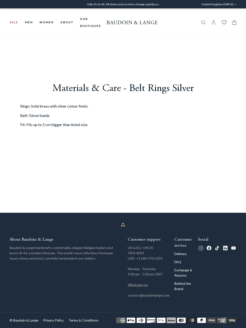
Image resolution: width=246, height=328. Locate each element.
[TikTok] (217, 248)
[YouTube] (233, 248)
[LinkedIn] (225, 248)
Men (29, 22)
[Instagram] (201, 248)
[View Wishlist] (224, 22)
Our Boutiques (90, 22)
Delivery (180, 254)
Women (46, 22)
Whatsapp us (138, 285)
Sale (14, 22)
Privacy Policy (53, 320)
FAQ (177, 262)
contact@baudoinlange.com (149, 295)
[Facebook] (209, 248)
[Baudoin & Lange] (132, 22)
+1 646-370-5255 (149, 258)
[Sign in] (214, 22)
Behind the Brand (182, 286)
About (67, 22)
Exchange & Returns (183, 272)
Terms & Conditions (83, 320)
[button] (233, 22)
